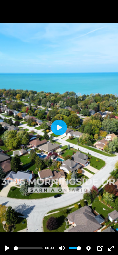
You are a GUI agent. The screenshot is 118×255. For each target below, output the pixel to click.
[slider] (28, 248)
